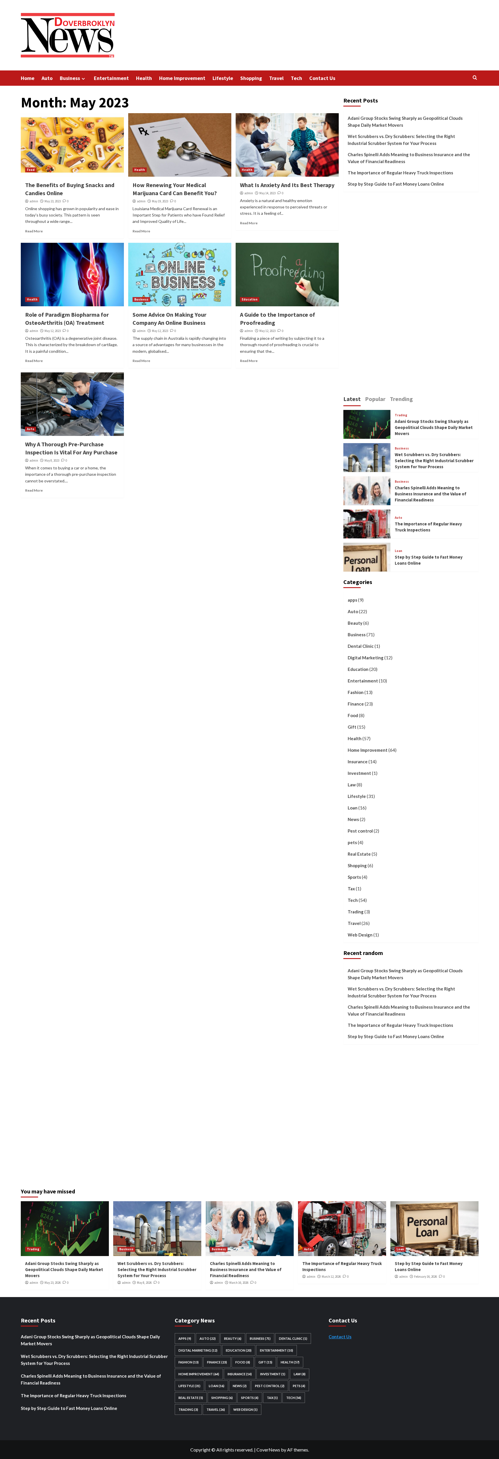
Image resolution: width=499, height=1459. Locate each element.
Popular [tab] (375, 398)
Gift (352, 727)
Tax (351, 888)
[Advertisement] (393, 296)
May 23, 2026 (52, 1283)
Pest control (360, 830)
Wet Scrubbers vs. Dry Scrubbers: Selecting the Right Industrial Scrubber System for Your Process (401, 140)
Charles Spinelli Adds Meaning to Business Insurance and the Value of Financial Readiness (409, 158)
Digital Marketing (365, 657)
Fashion (356, 692)
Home (27, 78)
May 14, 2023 (267, 193)
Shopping (251, 78)
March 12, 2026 (331, 1277)
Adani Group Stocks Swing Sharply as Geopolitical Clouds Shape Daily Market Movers (405, 121)
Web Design (360, 934)
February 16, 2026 (425, 1277)
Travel (276, 78)
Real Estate (359, 854)
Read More (34, 231)
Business (70, 78)
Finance (356, 703)
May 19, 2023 (160, 201)
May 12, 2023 (52, 331)
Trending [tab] (401, 398)
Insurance (358, 761)
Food (31, 170)
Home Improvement (182, 78)
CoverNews (268, 1449)
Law (352, 784)
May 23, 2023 (52, 201)
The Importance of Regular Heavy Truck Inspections (400, 172)
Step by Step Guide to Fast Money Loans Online (396, 183)
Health (144, 78)
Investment (359, 773)
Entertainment (111, 78)
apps (352, 599)
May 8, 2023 (51, 460)
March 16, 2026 (238, 1283)
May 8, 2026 (144, 1283)
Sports (354, 877)
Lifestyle (223, 78)
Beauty (355, 623)
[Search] (474, 78)
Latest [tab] (352, 398)
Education (250, 299)
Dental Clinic (361, 646)
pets (352, 842)
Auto (47, 78)
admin (33, 201)
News (353, 819)
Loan (398, 551)
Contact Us (322, 78)
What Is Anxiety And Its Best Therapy (287, 185)
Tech (296, 78)
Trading (401, 415)
